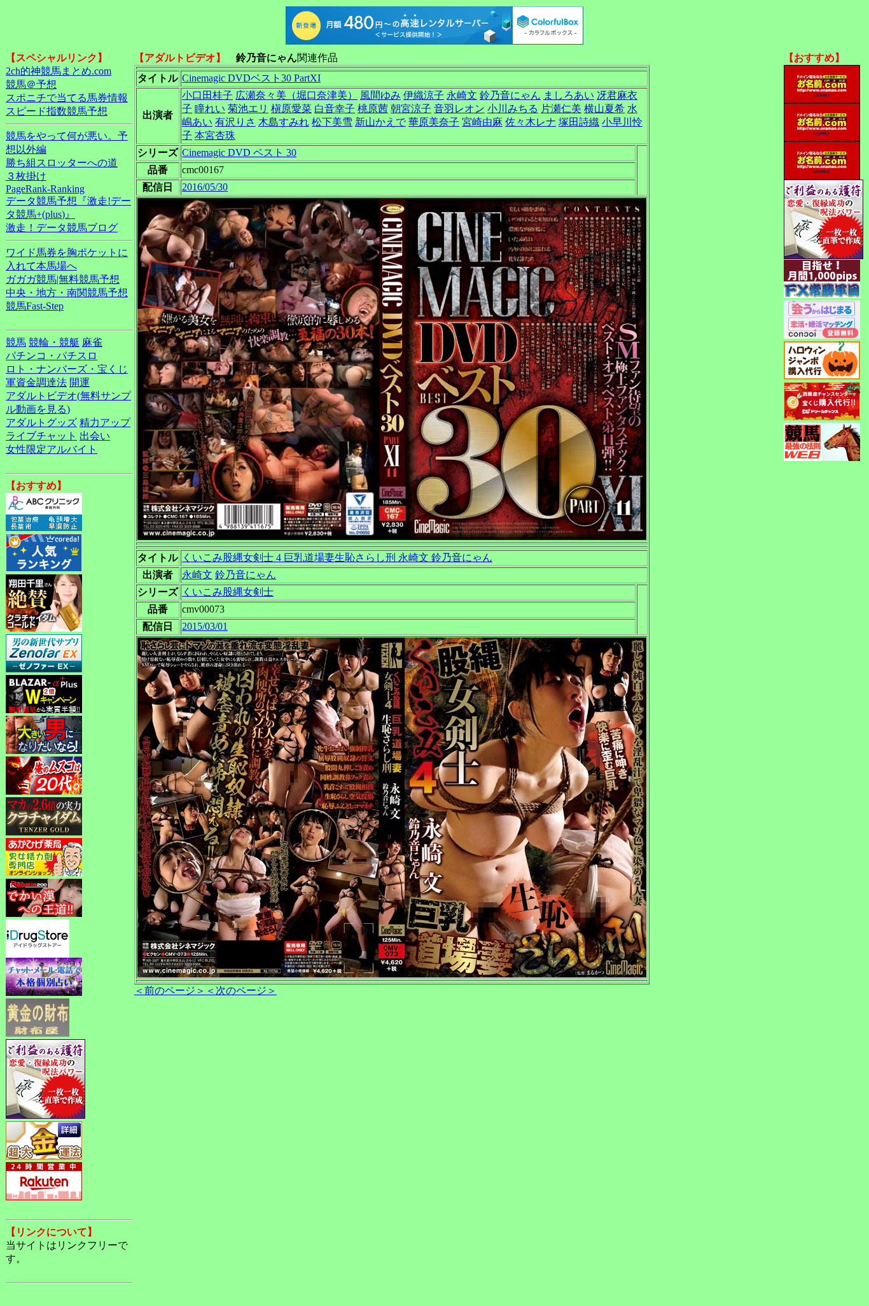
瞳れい (210, 108)
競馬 (16, 342)
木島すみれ (283, 122)
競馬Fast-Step (35, 306)
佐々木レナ (530, 122)
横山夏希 (604, 108)
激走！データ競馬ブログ (62, 227)
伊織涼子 (423, 95)
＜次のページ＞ (241, 990)
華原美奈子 (433, 122)
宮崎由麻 (482, 122)
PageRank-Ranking (45, 188)
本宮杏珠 (215, 135)
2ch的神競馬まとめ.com (58, 71)
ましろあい (568, 95)
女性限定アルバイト (51, 449)
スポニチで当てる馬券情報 (67, 97)
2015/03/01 (205, 626)
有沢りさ (235, 122)
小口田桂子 (207, 95)
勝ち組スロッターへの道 (62, 162)
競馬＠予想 (31, 84)
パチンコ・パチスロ (51, 355)
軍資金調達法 (36, 382)
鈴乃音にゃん (510, 95)
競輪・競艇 (54, 342)
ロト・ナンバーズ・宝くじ (67, 369)
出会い (95, 435)
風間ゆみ (380, 95)
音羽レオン (459, 108)
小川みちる (512, 108)
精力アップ (105, 422)
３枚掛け (26, 176)
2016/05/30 (205, 186)
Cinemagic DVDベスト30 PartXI (251, 78)
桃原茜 (373, 108)
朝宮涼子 (411, 108)
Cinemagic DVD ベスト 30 (239, 152)
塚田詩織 (579, 122)
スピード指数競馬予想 (57, 111)
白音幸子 (334, 108)
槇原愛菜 (291, 108)
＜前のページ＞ (169, 990)
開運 (79, 382)
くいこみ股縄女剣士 (228, 591)
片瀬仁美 (561, 108)
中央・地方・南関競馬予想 (67, 292)
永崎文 (462, 95)
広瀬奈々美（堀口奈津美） (296, 95)
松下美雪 (332, 122)
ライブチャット (41, 435)
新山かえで (380, 122)
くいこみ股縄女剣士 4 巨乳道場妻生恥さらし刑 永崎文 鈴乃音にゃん (337, 557)
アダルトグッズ (41, 422)
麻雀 (92, 342)
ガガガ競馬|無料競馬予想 (63, 279)
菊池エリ (248, 108)
